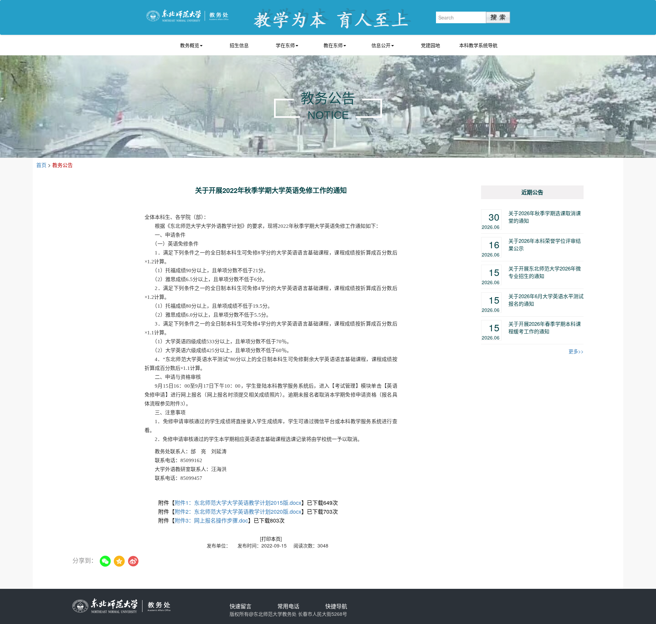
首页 (41, 164)
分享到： (84, 560)
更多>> (576, 351)
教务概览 (189, 45)
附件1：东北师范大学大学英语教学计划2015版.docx (238, 503)
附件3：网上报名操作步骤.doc (211, 520)
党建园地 (430, 45)
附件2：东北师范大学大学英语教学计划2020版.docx (238, 511)
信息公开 (381, 45)
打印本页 (271, 538)
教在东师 (333, 45)
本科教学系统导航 (478, 45)
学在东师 (285, 45)
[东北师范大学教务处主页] (187, 14)
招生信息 (239, 45)
